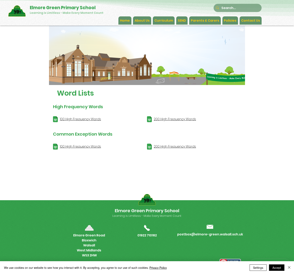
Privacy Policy (158, 268)
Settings (258, 268)
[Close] (289, 267)
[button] (142, 20)
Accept (276, 268)
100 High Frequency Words (80, 119)
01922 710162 (147, 235)
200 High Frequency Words (175, 119)
